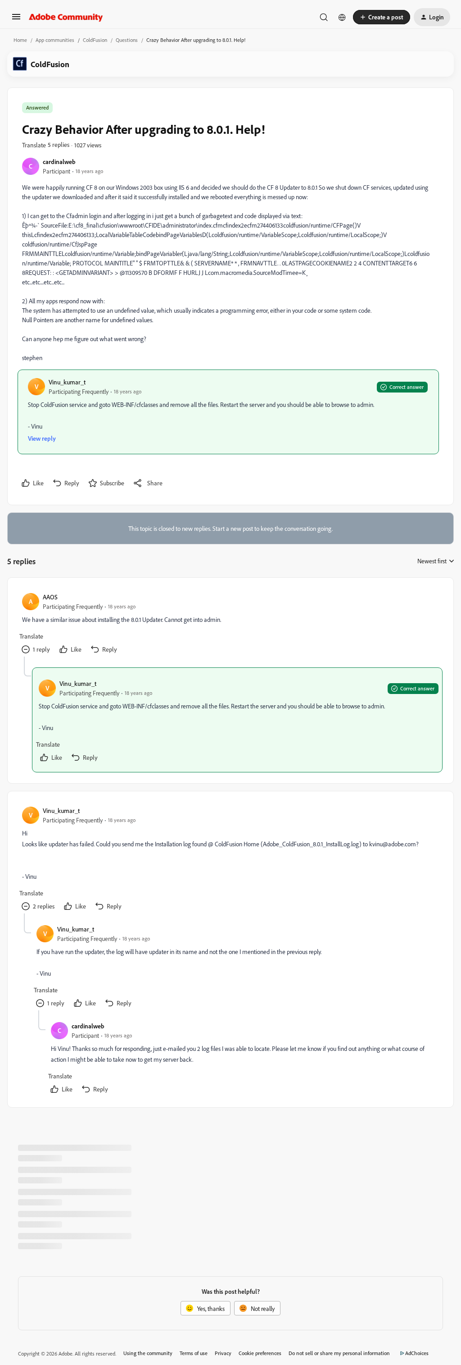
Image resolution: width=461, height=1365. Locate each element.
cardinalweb (59, 161)
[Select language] (342, 17)
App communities (55, 40)
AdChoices (417, 1353)
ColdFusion (95, 40)
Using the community (147, 1353)
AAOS (50, 597)
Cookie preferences (260, 1353)
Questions (127, 40)
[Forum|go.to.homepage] (66, 17)
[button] (16, 19)
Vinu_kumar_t (67, 382)
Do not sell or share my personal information (339, 1353)
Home (20, 40)
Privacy (223, 1353)
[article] (230, 624)
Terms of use (194, 1353)
